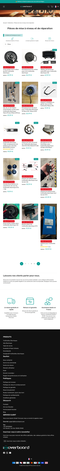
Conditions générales (9, 398)
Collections (10, 22)
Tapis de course (7, 346)
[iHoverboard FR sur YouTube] (10, 453)
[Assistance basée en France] (49, 301)
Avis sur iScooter (8, 407)
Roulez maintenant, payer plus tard (13, 392)
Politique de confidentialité (11, 395)
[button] (6, 149)
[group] (30, 1)
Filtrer (9, 44)
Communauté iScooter (9, 409)
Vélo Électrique (7, 343)
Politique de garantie (9, 387)
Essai (4, 370)
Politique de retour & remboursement (14, 385)
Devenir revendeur (8, 373)
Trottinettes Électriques (10, 340)
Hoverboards (7, 351)
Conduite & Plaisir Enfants (11, 348)
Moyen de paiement (9, 390)
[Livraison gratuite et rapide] (11, 301)
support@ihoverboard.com (17, 421)
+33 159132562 (7, 426)
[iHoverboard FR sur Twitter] (7, 453)
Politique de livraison (9, 382)
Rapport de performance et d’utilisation (15, 375)
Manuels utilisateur (8, 368)
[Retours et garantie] (30, 301)
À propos (5, 404)
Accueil (5, 22)
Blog (4, 412)
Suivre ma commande (9, 362)
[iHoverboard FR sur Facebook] (4, 453)
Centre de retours (8, 365)
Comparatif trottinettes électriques (13, 353)
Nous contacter (7, 360)
